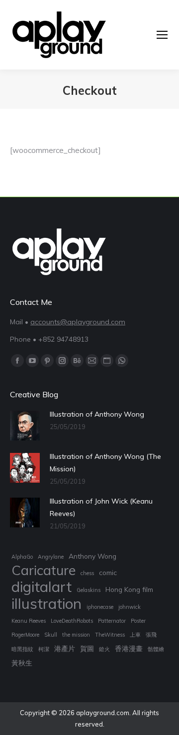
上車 (135, 634)
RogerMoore (25, 634)
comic (108, 572)
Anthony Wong (92, 556)
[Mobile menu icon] (162, 35)
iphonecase (100, 606)
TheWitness (110, 634)
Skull (50, 634)
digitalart (41, 587)
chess (87, 573)
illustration (46, 603)
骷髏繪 (156, 649)
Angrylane (51, 556)
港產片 (64, 648)
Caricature (43, 570)
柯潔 (43, 649)
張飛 (151, 634)
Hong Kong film (129, 589)
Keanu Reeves (28, 620)
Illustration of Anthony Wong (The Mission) (105, 462)
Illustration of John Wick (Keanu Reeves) (101, 507)
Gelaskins (88, 590)
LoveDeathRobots (72, 620)
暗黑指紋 (22, 649)
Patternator (112, 620)
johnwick (129, 606)
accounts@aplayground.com (77, 321)
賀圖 (87, 648)
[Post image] (25, 426)
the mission (76, 634)
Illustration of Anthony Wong (97, 414)
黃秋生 (21, 663)
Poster (138, 620)
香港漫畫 (129, 648)
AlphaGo (22, 556)
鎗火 (104, 649)
